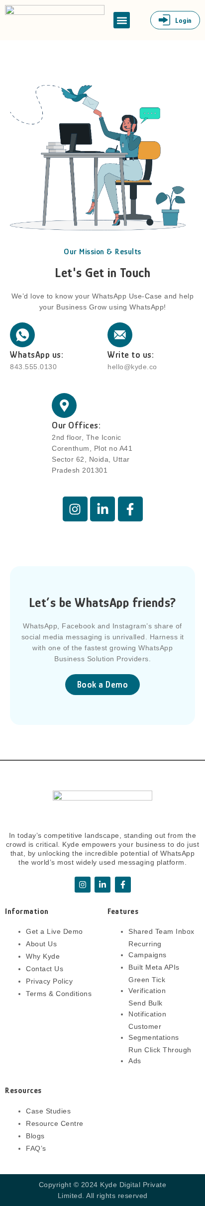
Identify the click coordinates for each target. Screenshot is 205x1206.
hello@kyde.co (132, 367)
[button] (121, 20)
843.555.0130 (33, 367)
